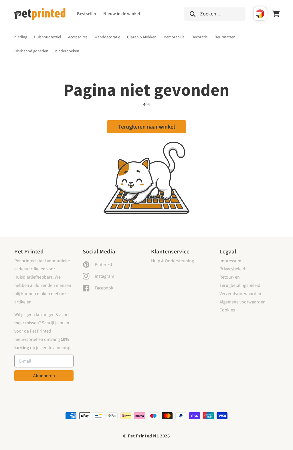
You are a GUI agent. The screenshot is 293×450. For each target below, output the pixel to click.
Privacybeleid (232, 269)
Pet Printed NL (143, 436)
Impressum (230, 261)
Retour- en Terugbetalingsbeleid (239, 281)
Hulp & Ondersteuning (172, 261)
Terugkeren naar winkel (146, 127)
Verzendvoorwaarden (240, 294)
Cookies (227, 310)
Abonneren (44, 376)
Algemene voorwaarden (242, 302)
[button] (215, 13)
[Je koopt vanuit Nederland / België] (260, 13)
